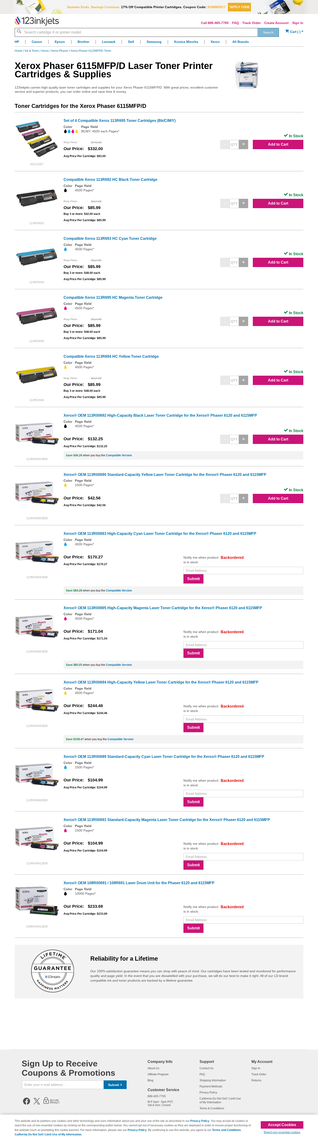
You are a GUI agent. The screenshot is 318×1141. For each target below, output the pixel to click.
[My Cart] (294, 32)
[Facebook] (26, 1103)
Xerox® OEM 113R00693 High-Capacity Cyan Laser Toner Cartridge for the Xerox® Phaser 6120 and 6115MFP (160, 534)
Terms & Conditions (212, 1108)
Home (19, 50)
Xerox (45, 50)
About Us (153, 1068)
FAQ (235, 23)
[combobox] (147, 32)
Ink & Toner (32, 50)
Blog (150, 1080)
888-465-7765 (218, 23)
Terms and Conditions (226, 1130)
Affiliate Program (158, 1074)
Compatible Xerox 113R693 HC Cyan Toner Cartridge (110, 239)
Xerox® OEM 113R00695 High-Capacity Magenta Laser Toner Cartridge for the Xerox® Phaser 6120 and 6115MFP (163, 608)
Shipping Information (213, 1080)
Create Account (276, 23)
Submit (193, 579)
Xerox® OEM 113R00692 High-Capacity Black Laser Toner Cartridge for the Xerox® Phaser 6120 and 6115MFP (160, 415)
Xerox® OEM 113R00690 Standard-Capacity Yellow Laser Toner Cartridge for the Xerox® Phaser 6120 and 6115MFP (165, 475)
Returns (256, 1080)
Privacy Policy (208, 1092)
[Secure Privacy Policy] (52, 1103)
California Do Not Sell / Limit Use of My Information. (48, 1134)
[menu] (159, 43)
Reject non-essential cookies (282, 1132)
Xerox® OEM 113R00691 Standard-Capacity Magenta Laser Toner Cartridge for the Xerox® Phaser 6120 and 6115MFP (167, 820)
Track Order (251, 23)
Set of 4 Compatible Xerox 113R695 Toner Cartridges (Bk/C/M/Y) (120, 121)
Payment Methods (211, 1086)
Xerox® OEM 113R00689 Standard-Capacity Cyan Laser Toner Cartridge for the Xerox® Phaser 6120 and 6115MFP (164, 757)
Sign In (297, 23)
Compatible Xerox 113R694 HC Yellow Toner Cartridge (111, 356)
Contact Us (206, 1068)
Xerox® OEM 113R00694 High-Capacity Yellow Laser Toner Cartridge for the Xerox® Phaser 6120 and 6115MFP (161, 682)
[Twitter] (36, 1103)
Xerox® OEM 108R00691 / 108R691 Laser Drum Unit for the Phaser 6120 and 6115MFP (139, 883)
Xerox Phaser (60, 50)
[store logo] (37, 21)
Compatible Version (119, 455)
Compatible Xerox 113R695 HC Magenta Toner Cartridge (113, 297)
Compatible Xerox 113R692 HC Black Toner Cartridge (110, 180)
